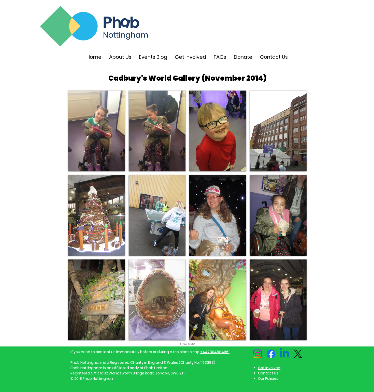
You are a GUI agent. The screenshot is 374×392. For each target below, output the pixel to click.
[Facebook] (271, 354)
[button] (96, 131)
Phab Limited (155, 367)
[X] (298, 354)
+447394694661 (214, 351)
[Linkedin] (284, 354)
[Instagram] (257, 354)
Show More (187, 344)
